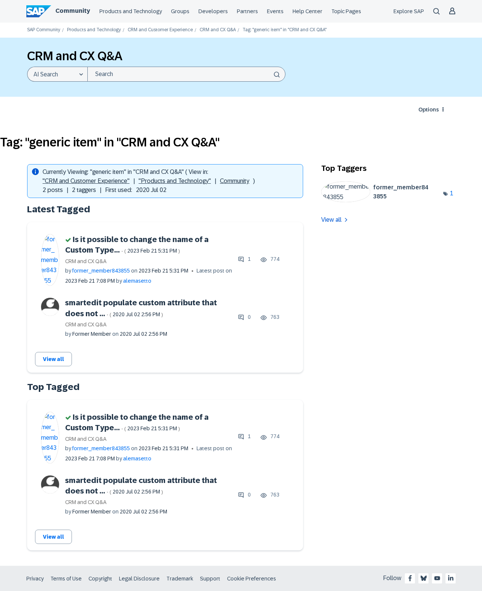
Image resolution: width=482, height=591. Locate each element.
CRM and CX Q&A (218, 29)
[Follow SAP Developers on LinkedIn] (451, 578)
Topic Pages (346, 11)
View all (53, 359)
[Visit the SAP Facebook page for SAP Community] (410, 578)
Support (210, 579)
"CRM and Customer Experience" (86, 181)
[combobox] (186, 74)
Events (275, 11)
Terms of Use (66, 579)
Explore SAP (409, 11)
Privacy (35, 579)
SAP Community (43, 29)
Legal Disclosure (139, 579)
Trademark (179, 579)
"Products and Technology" (175, 181)
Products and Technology (130, 11)
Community (72, 11)
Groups (180, 11)
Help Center (307, 11)
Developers (213, 11)
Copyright (100, 579)
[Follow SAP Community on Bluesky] (424, 578)
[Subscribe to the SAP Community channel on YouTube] (437, 578)
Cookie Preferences (251, 579)
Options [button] (428, 110)
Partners (247, 11)
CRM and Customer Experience (160, 29)
